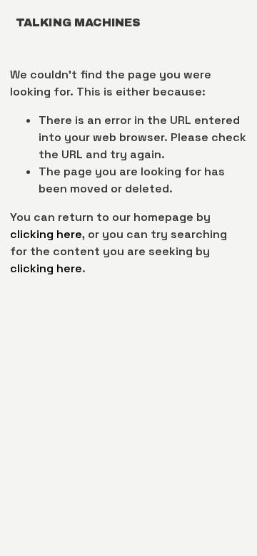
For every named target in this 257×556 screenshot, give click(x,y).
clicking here (46, 234)
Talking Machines (78, 22)
